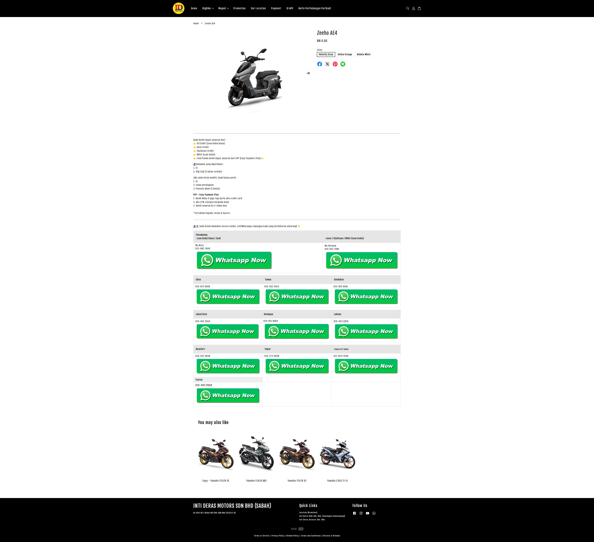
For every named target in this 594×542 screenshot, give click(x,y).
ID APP (289, 8)
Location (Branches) (308, 512)
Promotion (239, 8)
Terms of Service (261, 536)
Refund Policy (292, 536)
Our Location (258, 8)
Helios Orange (345, 54)
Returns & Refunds (331, 536)
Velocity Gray (326, 54)
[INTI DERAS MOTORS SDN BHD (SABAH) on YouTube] (367, 515)
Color (320, 50)
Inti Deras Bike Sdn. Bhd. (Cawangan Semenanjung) (322, 516)
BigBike (206, 8)
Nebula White (364, 54)
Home (194, 8)
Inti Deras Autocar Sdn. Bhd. (312, 519)
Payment (276, 8)
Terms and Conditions (311, 536)
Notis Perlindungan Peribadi (315, 8)
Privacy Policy (278, 536)
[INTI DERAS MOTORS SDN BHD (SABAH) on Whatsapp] (374, 515)
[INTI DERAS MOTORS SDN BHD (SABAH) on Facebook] (354, 515)
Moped (222, 8)
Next (308, 73)
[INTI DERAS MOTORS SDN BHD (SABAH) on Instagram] (361, 515)
